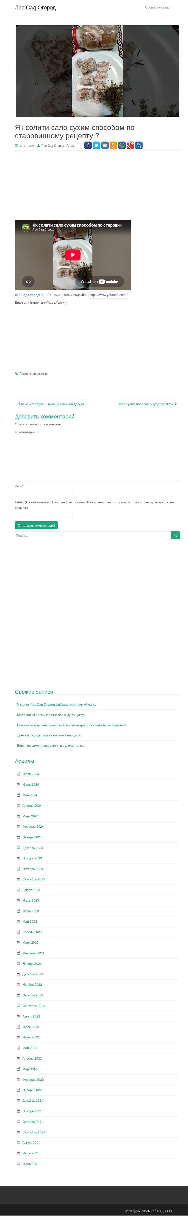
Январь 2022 (32, 1089)
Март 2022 (30, 1068)
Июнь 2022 (30, 1037)
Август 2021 (31, 1142)
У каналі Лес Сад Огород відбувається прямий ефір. (56, 704)
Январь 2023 (32, 963)
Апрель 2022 (32, 1058)
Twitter (96, 145)
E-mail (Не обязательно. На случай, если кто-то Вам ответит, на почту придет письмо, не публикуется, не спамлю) (94, 505)
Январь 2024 (32, 837)
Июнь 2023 (30, 910)
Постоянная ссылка (33, 373)
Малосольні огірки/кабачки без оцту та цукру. (51, 714)
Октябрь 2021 (32, 1121)
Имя (19, 486)
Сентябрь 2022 (33, 1005)
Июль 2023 (30, 900)
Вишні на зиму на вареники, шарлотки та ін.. (50, 745)
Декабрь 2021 (32, 1100)
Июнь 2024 (30, 784)
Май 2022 (29, 1047)
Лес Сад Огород (35, 7)
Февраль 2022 (33, 1079)
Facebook (88, 145)
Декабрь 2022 (32, 974)
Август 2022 (31, 1016)
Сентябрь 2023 (33, 879)
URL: (84, 294)
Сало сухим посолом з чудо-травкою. (146, 403)
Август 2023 (31, 889)
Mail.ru (122, 145)
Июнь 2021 (30, 1163)
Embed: (21, 302)
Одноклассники (113, 145)
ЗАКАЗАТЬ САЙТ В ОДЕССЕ (154, 1211)
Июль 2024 (30, 773)
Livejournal (139, 145)
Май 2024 (29, 794)
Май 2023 (29, 921)
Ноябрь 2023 (32, 858)
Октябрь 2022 (32, 995)
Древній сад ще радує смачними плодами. (49, 735)
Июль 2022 (30, 1026)
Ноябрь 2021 (32, 1111)
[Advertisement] (97, 188)
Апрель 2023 (32, 931)
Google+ (130, 145)
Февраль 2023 (33, 953)
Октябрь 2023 (32, 868)
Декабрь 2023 (32, 847)
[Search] (175, 535)
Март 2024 (30, 816)
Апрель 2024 (32, 805)
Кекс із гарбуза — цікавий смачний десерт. (52, 403)
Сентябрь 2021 (33, 1132)
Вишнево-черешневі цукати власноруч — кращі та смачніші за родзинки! (71, 725)
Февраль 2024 (33, 826)
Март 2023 (30, 942)
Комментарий (26, 431)
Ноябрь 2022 (32, 984)
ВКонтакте (105, 145)
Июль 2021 (30, 1153)
